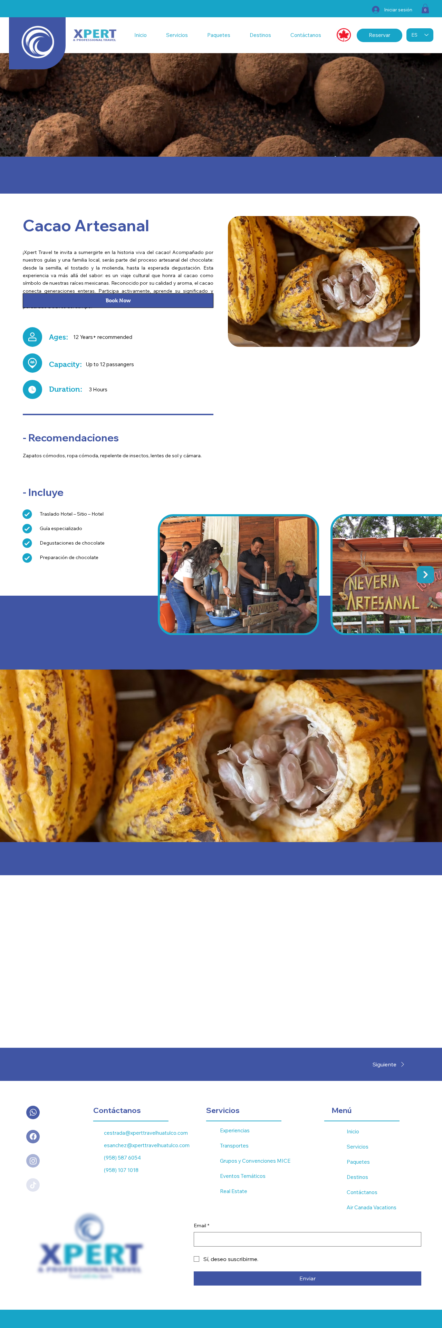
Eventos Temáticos (243, 1176)
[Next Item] (425, 574)
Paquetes (358, 1162)
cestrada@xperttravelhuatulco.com (146, 1133)
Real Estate (233, 1191)
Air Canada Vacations (371, 1207)
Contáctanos (362, 1192)
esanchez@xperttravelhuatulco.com (147, 1145)
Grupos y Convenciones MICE (255, 1161)
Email (201, 1225)
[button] (425, 8)
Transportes (234, 1145)
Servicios (357, 1146)
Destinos (357, 1177)
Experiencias (235, 1130)
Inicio (353, 1131)
